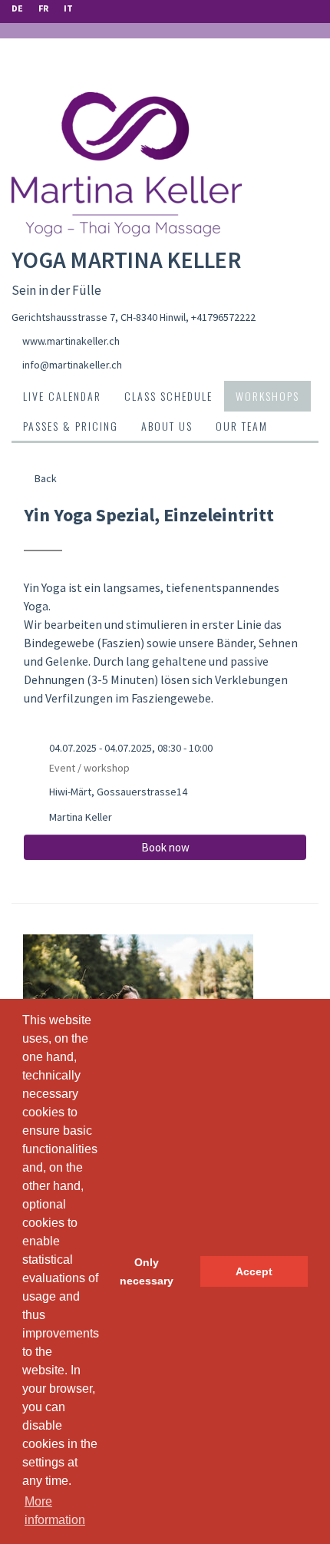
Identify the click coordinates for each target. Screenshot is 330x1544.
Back (44, 478)
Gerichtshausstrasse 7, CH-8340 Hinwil (99, 317)
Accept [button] (254, 1271)
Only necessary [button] (146, 1271)
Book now (165, 847)
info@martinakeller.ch (72, 365)
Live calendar (62, 396)
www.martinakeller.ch (71, 341)
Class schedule (168, 396)
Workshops (267, 396)
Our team (242, 426)
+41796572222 (223, 317)
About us (167, 426)
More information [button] (55, 1510)
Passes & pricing (70, 426)
